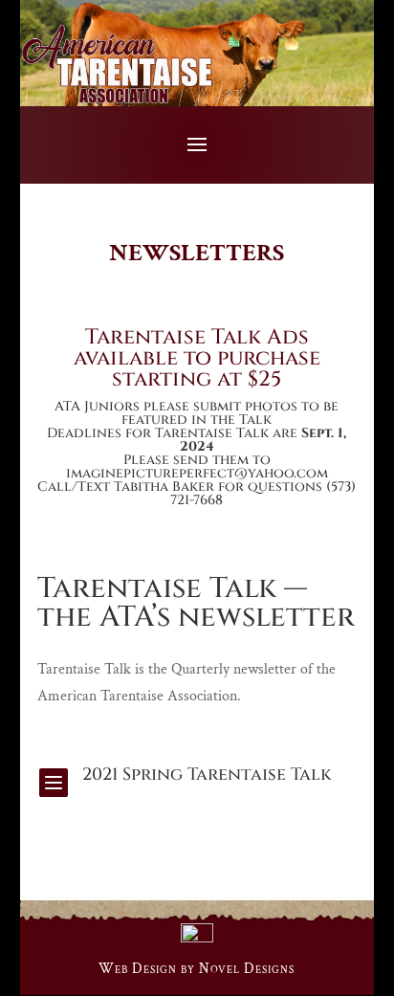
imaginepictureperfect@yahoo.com (197, 473)
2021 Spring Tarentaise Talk (207, 774)
